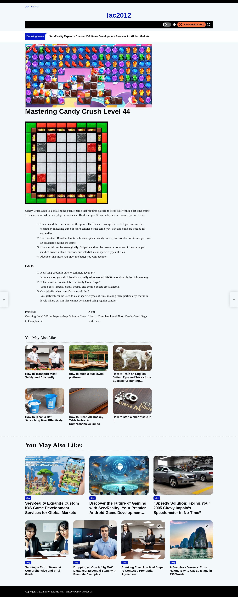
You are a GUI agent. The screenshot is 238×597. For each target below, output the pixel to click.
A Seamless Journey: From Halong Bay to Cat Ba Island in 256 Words (191, 571)
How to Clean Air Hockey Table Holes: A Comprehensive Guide (86, 420)
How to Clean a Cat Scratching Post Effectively (44, 418)
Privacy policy (73, 591)
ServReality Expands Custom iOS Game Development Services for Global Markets (99, 36)
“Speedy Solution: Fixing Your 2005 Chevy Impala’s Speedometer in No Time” (181, 508)
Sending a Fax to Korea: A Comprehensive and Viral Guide (43, 571)
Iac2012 (119, 15)
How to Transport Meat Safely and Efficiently (41, 375)
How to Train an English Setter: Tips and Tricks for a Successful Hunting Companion (132, 379)
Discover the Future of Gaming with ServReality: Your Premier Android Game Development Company (117, 510)
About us (87, 591)
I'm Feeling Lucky (194, 24)
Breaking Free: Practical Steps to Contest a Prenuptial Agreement (142, 571)
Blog (28, 498)
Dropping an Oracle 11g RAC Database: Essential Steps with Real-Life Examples (94, 571)
